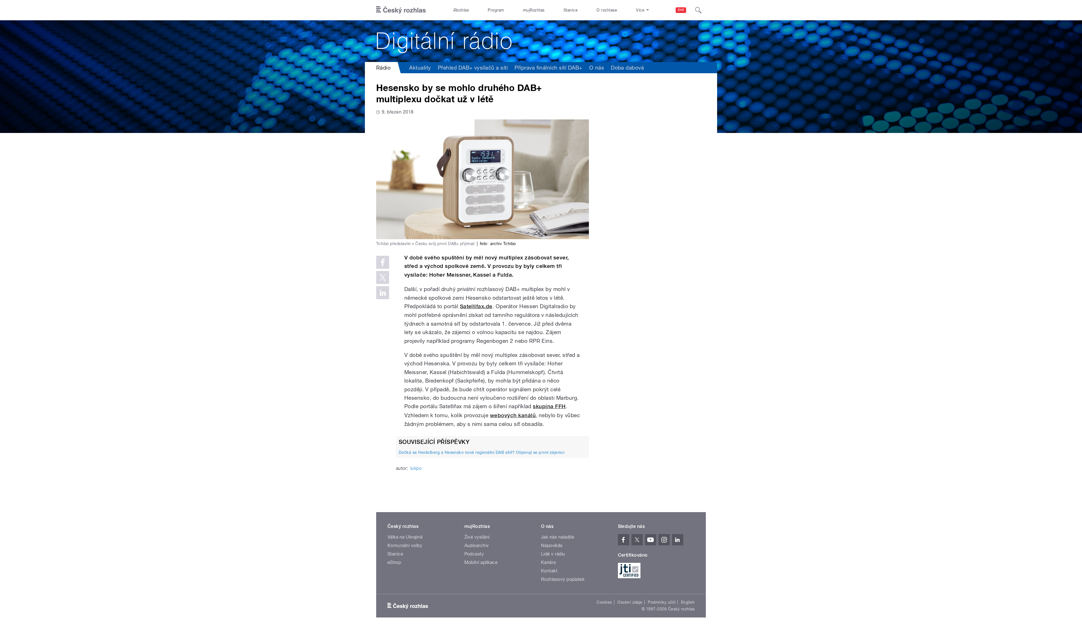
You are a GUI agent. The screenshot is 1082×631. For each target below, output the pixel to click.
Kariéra (548, 562)
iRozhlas (461, 10)
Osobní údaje (629, 602)
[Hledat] (698, 10)
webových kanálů (513, 415)
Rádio (383, 68)
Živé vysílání (477, 537)
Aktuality (420, 68)
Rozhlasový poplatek (562, 579)
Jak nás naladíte (558, 537)
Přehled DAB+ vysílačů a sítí (473, 68)
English (688, 602)
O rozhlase (607, 10)
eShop (394, 562)
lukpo (416, 468)
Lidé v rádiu (553, 554)
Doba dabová (627, 68)
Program (496, 10)
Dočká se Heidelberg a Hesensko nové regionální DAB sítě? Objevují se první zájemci (481, 452)
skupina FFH (549, 406)
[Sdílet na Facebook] (382, 262)
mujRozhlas (534, 10)
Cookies (604, 602)
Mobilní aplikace (481, 562)
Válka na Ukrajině (405, 537)
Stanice (571, 10)
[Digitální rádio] (541, 41)
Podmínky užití (661, 602)
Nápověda (551, 545)
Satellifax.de (476, 306)
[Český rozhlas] (401, 10)
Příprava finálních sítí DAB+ (548, 68)
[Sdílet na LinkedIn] (382, 292)
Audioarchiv (476, 545)
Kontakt (549, 571)
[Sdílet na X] (382, 277)
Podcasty (474, 554)
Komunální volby (404, 545)
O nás (596, 68)
